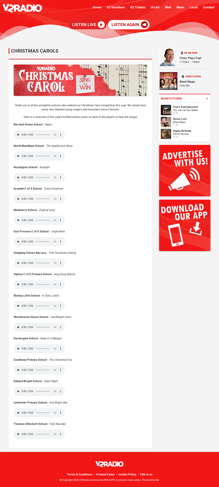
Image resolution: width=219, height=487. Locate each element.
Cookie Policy (127, 474)
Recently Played (171, 98)
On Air (155, 7)
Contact (209, 7)
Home (97, 7)
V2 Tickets (137, 7)
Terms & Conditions (79, 474)
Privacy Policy (105, 474)
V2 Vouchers (116, 7)
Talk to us (146, 474)
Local (194, 7)
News (180, 7)
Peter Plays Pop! (190, 58)
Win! (168, 7)
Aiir (157, 480)
